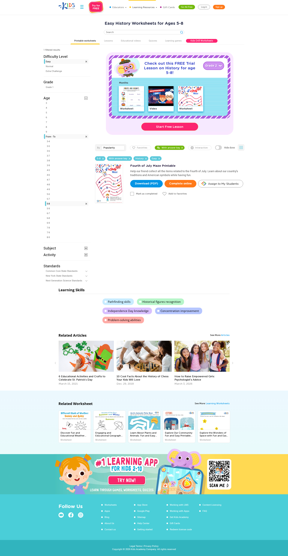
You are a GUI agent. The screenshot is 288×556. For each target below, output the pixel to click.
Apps (107, 510)
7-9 (48, 232)
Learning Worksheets (218, 403)
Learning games (173, 40)
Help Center (143, 523)
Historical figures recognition (161, 302)
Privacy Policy (151, 545)
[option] (86, 363)
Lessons (108, 40)
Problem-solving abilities (124, 320)
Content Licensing (211, 504)
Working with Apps (179, 510)
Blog (107, 517)
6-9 (48, 222)
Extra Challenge (54, 71)
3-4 (48, 141)
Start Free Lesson (169, 127)
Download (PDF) (146, 183)
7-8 (48, 227)
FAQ (204, 510)
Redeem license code (181, 529)
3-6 (48, 150)
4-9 (48, 189)
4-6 (48, 174)
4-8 (48, 184)
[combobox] (112, 147)
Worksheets (111, 504)
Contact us (110, 529)
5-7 (48, 198)
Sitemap (141, 517)
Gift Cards (168, 7)
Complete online (180, 183)
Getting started (145, 529)
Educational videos (131, 40)
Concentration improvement (179, 311)
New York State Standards (59, 275)
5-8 (48, 203)
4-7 (48, 179)
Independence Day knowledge (128, 311)
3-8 (48, 160)
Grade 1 (50, 87)
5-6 (48, 194)
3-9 (48, 165)
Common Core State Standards (62, 270)
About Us (109, 523)
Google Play (143, 510)
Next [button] (232, 363)
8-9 (48, 237)
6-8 (48, 217)
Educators (118, 7)
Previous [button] (55, 363)
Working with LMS (179, 504)
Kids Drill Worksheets (201, 40)
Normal (49, 66)
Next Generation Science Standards (64, 280)
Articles (225, 335)
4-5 (48, 170)
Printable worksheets (85, 40)
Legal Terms (136, 545)
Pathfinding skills (119, 302)
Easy (48, 61)
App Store (142, 504)
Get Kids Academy (179, 517)
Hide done (229, 147)
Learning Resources (143, 7)
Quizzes (153, 40)
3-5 (48, 146)
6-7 (48, 213)
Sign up (219, 7)
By (98, 147)
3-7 (48, 155)
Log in (204, 7)
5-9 (48, 208)
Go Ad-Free (186, 7)
